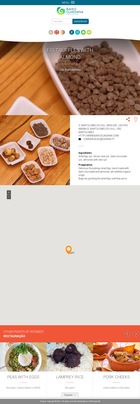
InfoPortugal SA (94, 401)
